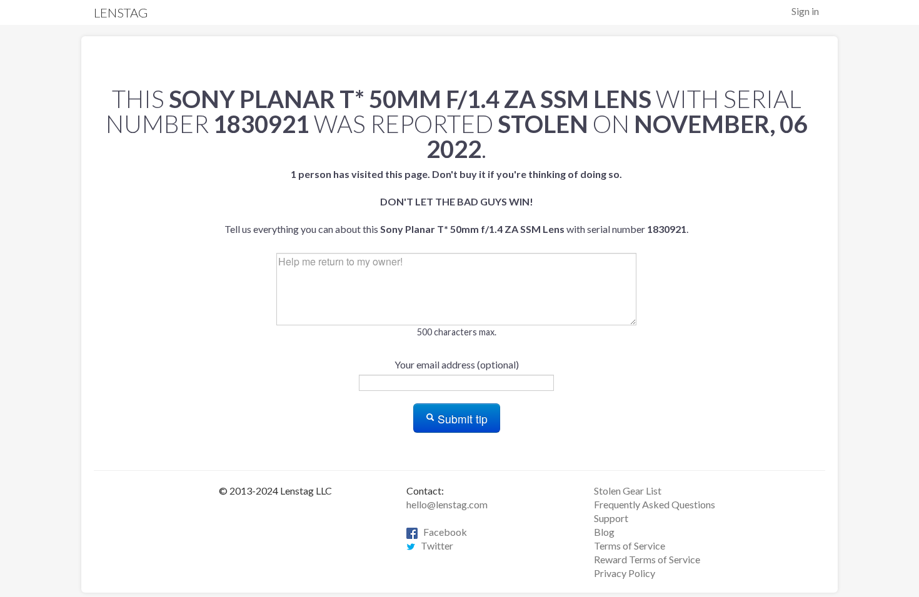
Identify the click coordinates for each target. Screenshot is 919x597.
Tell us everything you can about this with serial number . (456, 201)
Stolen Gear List (627, 490)
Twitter (434, 545)
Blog (604, 532)
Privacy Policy (624, 573)
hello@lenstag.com (447, 504)
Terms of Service (629, 545)
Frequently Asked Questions (654, 504)
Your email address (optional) (456, 364)
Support (611, 518)
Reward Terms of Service (647, 559)
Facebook (442, 532)
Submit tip (461, 419)
